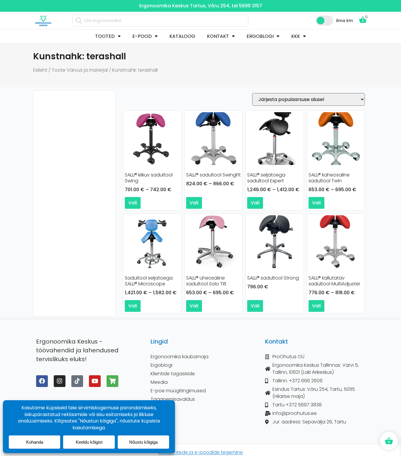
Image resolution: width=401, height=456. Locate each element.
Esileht (40, 70)
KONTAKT (218, 36)
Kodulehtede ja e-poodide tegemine (200, 452)
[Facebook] (42, 381)
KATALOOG (182, 36)
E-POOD (142, 36)
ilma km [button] (344, 20)
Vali (132, 202)
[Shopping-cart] (112, 381)
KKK (295, 36)
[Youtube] (95, 381)
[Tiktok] (77, 381)
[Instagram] (59, 381)
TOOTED (105, 36)
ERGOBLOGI (260, 36)
